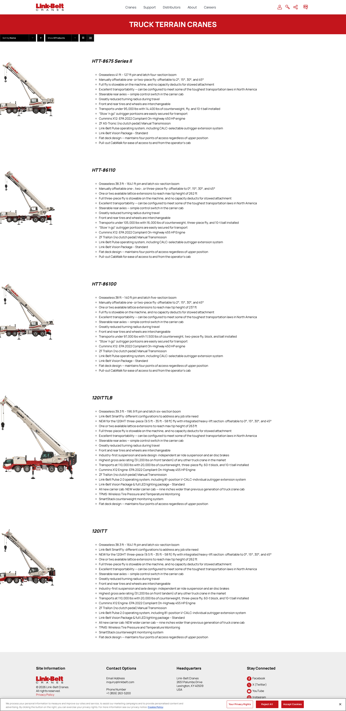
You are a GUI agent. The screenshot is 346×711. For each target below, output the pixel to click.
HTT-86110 (103, 170)
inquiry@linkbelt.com (120, 682)
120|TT (99, 531)
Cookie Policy (155, 707)
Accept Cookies (292, 704)
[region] (173, 704)
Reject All (267, 704)
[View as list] (90, 37)
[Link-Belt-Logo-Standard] (50, 5)
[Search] (287, 7)
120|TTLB (102, 397)
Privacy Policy (45, 695)
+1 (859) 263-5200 (118, 693)
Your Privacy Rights (240, 704)
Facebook (258, 678)
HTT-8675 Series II (112, 61)
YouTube (257, 691)
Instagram (258, 697)
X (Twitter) (259, 685)
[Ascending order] (40, 38)
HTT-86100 (104, 284)
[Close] (340, 704)
